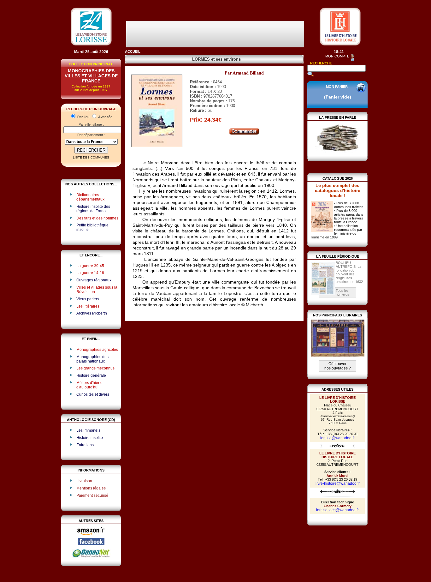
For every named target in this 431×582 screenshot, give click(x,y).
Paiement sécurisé (92, 495)
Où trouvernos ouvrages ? (337, 366)
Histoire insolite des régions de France (93, 208)
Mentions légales (91, 488)
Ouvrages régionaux (93, 280)
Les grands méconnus (95, 368)
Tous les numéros (342, 292)
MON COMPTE (337, 56)
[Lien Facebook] (91, 544)
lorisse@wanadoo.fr (337, 438)
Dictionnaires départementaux (90, 197)
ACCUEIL (132, 51)
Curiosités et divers (92, 394)
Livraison (84, 481)
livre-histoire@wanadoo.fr (338, 483)
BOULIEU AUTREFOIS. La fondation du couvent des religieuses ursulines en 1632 (349, 272)
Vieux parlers (87, 299)
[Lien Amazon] (91, 536)
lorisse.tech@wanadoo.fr (337, 510)
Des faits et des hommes (97, 218)
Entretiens (85, 445)
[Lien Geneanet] (91, 557)
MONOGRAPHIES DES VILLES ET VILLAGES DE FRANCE (91, 75)
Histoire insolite (89, 437)
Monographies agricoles (97, 349)
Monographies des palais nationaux (92, 359)
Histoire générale (91, 375)
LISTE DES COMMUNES (91, 157)
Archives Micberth (91, 313)
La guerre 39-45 (90, 266)
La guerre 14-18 (90, 273)
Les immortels (88, 430)
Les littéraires (87, 306)
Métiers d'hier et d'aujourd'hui (89, 385)
